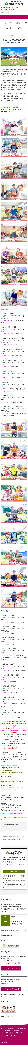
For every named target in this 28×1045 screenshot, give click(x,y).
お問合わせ (7, 1033)
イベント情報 (23, 22)
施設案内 (7, 1030)
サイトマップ (18, 1033)
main (4, 839)
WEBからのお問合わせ (10, 989)
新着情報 (11, 1028)
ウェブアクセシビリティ (11, 1035)
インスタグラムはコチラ (11, 968)
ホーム (9, 22)
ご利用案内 (16, 1030)
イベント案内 (15, 22)
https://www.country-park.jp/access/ (13, 788)
